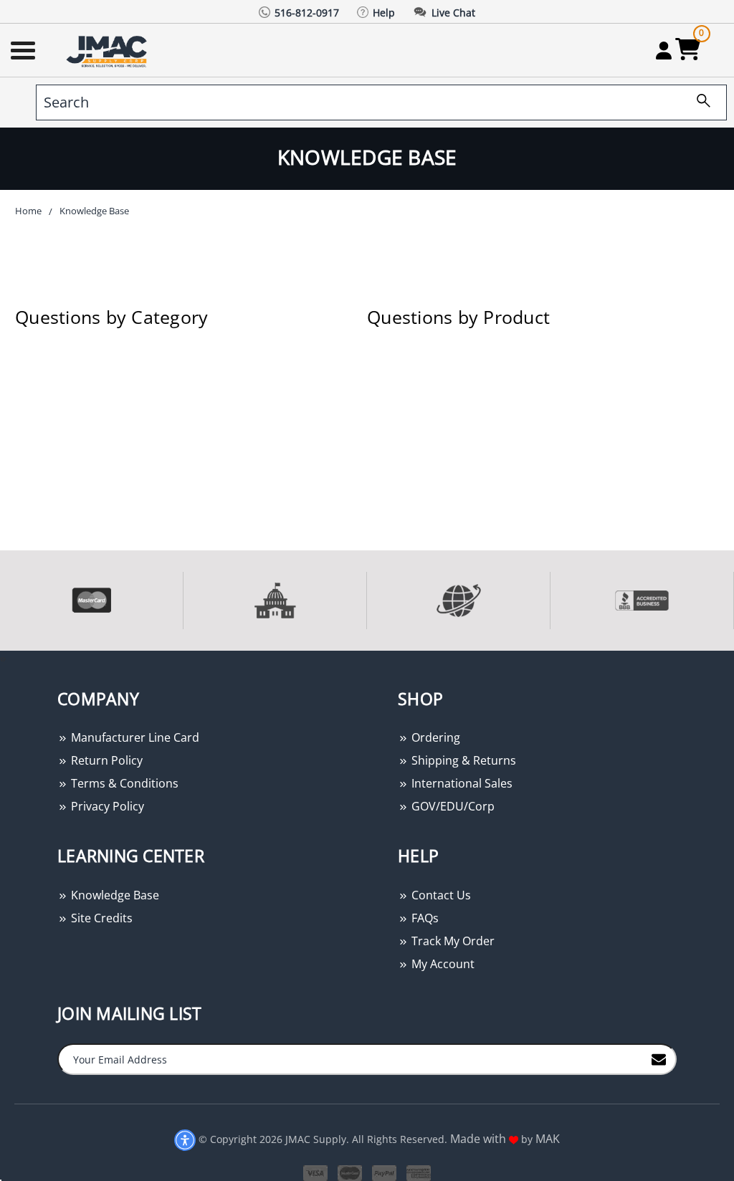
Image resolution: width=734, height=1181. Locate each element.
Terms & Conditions (123, 783)
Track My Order (452, 941)
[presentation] (1, 658)
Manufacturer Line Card (133, 737)
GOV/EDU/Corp (452, 806)
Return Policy (105, 760)
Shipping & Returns (462, 760)
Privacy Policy (106, 806)
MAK (547, 1139)
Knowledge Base (113, 895)
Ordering (434, 737)
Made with (479, 1139)
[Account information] (663, 50)
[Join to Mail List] (659, 1058)
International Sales (461, 783)
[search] (698, 102)
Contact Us (440, 895)
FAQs (424, 918)
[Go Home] (108, 50)
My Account (442, 964)
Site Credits (100, 918)
